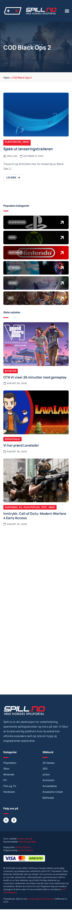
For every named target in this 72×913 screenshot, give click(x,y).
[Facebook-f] (14, 820)
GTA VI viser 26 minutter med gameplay (34, 377)
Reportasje (12, 439)
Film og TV (9, 786)
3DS (45, 768)
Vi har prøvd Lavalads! (21, 445)
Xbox (25, 141)
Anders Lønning (25, 838)
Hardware (9, 792)
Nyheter (10, 370)
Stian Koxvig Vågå (27, 841)
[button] (66, 10)
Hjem (6, 77)
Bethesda (48, 797)
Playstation (13, 141)
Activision (48, 780)
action (46, 774)
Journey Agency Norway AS (40, 898)
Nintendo (11, 507)
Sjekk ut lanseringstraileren (28, 148)
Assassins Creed (53, 792)
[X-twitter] (6, 820)
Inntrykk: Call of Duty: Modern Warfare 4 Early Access (34, 515)
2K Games (49, 763)
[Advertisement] (36, 567)
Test (44, 507)
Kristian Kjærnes (23, 847)
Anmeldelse (50, 786)
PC (20, 507)
